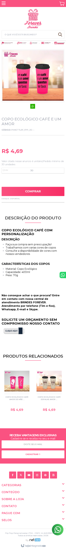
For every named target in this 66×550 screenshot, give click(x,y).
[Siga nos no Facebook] (13, 475)
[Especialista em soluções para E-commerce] (34, 541)
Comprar (33, 191)
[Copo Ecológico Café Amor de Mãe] (17, 390)
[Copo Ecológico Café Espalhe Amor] (49, 390)
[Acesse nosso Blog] (54, 475)
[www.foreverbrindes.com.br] (33, 18)
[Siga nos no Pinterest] (46, 475)
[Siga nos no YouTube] (29, 475)
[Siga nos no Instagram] (38, 475)
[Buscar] (60, 34)
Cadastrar (32, 454)
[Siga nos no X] (21, 475)
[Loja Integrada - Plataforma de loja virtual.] (33, 546)
